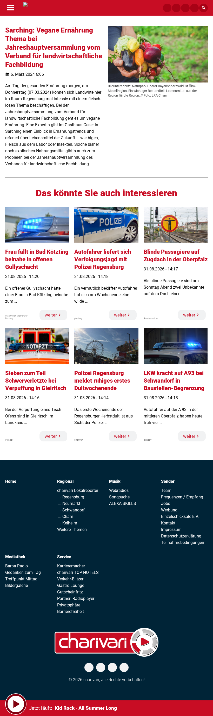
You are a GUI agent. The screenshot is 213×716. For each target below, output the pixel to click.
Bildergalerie (16, 585)
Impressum (171, 529)
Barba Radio (16, 565)
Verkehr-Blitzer (70, 578)
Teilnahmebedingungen (182, 542)
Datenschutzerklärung (181, 536)
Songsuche (119, 497)
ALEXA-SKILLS (122, 503)
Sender (168, 481)
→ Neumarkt (68, 503)
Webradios (119, 490)
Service (64, 556)
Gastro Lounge (70, 585)
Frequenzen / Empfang (182, 497)
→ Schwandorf (71, 510)
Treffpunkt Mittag (21, 578)
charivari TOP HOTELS (78, 572)
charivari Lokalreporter (77, 490)
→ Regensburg (70, 497)
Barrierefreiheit (70, 611)
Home (10, 481)
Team (166, 490)
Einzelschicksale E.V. (180, 516)
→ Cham (65, 516)
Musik (115, 481)
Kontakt (168, 523)
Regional (65, 481)
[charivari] (25, 7)
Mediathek (15, 556)
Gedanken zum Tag (23, 572)
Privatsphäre (68, 605)
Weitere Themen (72, 529)
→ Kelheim (67, 523)
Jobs (165, 503)
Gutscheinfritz (70, 592)
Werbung (169, 510)
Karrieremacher (71, 565)
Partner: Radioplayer (75, 598)
